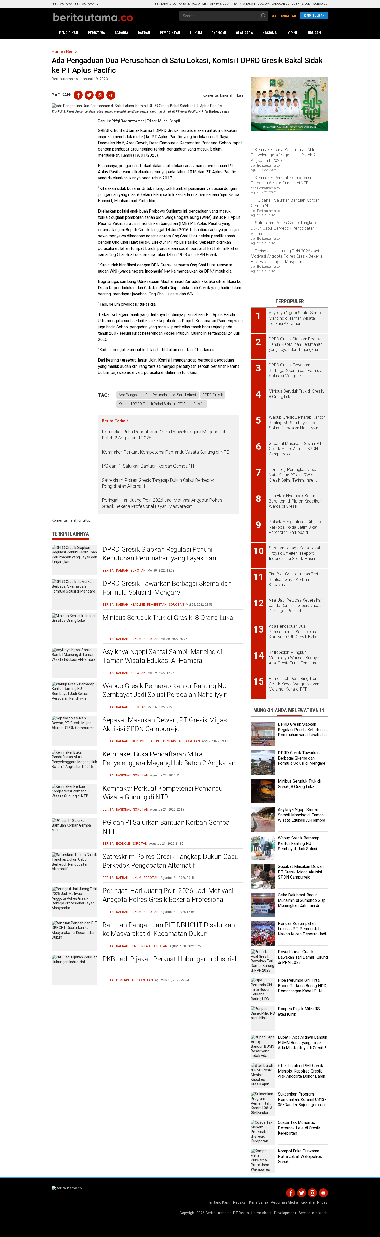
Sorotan (138, 570)
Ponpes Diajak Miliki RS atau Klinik (299, 1011)
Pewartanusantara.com (250, 3)
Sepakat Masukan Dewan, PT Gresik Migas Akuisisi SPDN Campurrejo (165, 724)
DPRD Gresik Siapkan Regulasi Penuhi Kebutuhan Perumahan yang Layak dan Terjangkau (159, 558)
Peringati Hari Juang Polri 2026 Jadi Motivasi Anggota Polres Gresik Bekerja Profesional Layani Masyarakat (162, 503)
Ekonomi (137, 741)
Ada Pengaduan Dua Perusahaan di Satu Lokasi (157, 395)
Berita (108, 570)
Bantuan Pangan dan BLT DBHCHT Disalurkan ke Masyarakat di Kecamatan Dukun (169, 929)
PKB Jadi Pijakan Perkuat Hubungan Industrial (170, 959)
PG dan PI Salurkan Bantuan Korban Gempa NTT (150, 466)
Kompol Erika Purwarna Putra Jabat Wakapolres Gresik (300, 1156)
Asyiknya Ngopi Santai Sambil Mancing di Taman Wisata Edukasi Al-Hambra (162, 656)
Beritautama (62, 3)
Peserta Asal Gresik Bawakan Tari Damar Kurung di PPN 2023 (303, 957)
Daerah (122, 570)
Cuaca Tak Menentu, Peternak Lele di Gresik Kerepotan (299, 1128)
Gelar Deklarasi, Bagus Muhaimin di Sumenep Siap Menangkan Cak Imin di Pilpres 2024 (302, 903)
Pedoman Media (284, 1202)
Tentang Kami (218, 1202)
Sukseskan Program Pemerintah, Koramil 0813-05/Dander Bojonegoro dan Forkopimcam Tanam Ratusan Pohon (302, 1105)
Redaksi (239, 1202)
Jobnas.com (301, 3)
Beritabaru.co (165, 3)
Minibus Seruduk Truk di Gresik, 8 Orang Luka (168, 617)
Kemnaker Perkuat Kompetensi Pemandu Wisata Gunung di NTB (166, 452)
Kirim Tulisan (314, 15)
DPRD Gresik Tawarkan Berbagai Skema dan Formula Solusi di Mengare (167, 588)
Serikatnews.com (215, 3)
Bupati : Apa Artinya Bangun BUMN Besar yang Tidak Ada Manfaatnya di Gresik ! (302, 1043)
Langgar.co (281, 3)
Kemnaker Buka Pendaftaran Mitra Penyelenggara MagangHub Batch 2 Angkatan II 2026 (164, 434)
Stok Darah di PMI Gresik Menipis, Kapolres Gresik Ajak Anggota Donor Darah (301, 1071)
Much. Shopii (169, 121)
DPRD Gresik (212, 395)
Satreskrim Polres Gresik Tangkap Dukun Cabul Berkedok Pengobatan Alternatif (158, 483)
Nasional (123, 775)
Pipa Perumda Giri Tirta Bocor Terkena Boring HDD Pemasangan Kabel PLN (302, 986)
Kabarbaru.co (189, 3)
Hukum (136, 639)
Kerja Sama (258, 1202)
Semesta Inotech (313, 1213)
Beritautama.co (219, 1213)
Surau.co (320, 3)
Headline (138, 604)
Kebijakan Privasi (314, 1202)
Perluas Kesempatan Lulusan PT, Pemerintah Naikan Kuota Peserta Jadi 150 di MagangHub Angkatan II (302, 934)
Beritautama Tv (86, 3)
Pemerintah (156, 604)
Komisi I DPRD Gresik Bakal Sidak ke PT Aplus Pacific (162, 404)
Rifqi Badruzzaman (128, 121)
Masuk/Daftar (283, 16)
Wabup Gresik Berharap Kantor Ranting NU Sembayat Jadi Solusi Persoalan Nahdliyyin (165, 690)
